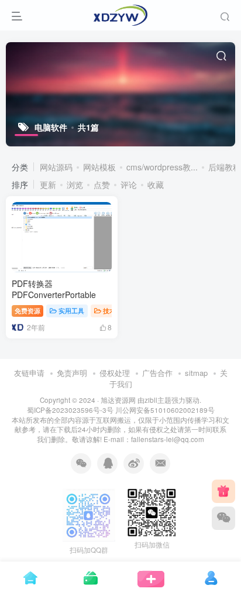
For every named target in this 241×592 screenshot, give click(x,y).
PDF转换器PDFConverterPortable (54, 289)
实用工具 (71, 310)
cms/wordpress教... (162, 167)
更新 (48, 184)
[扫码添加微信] (223, 518)
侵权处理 (114, 372)
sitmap (196, 372)
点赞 (102, 184)
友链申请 (29, 372)
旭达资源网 (118, 400)
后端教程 (224, 167)
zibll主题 (157, 400)
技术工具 (116, 310)
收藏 (155, 184)
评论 (128, 184)
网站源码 (56, 167)
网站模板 (99, 167)
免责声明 (72, 372)
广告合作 (157, 372)
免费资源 (27, 310)
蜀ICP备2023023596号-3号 (71, 410)
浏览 (75, 184)
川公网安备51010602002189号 (165, 410)
